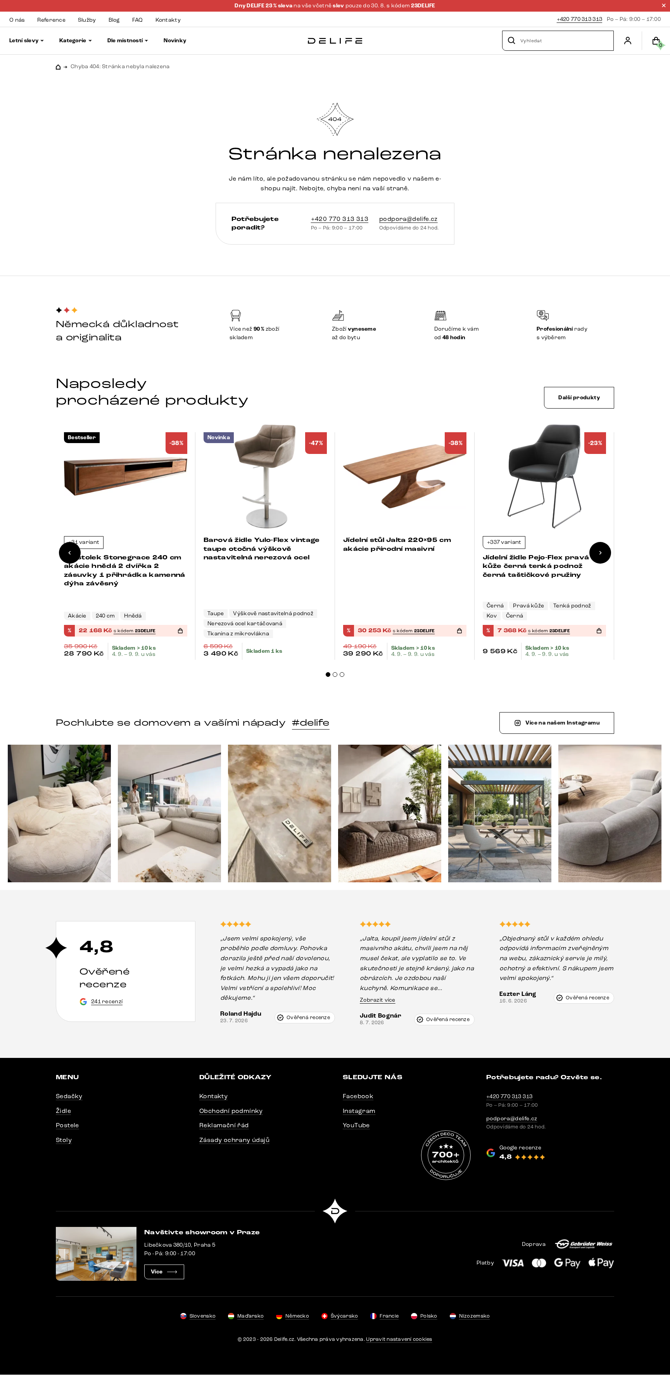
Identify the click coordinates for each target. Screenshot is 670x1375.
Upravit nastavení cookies (399, 1339)
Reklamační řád (224, 1125)
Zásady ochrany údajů (234, 1140)
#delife (310, 722)
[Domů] (335, 41)
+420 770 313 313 (579, 19)
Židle (63, 1110)
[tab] (328, 674)
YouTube (356, 1125)
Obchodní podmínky (231, 1110)
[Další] (600, 553)
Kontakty (213, 1096)
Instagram (359, 1110)
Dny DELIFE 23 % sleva (264, 5)
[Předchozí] (70, 553)
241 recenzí (107, 1001)
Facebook (358, 1096)
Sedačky (69, 1096)
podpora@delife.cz (408, 219)
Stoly (64, 1140)
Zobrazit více (377, 1000)
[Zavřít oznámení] (664, 5)
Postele (67, 1125)
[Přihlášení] (628, 41)
